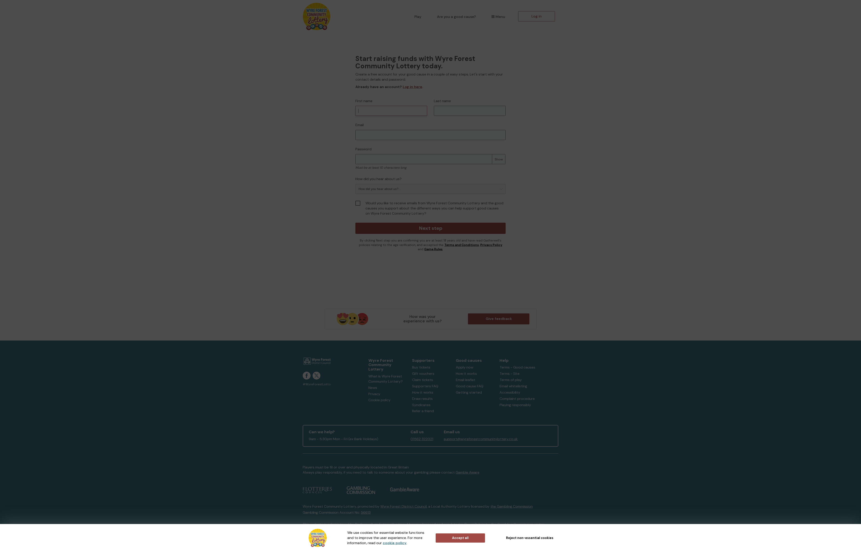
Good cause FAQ (469, 386)
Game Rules (433, 249)
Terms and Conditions (461, 245)
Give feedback (499, 318)
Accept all (460, 538)
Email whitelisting (513, 386)
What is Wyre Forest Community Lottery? (385, 379)
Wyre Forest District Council (403, 506)
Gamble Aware (467, 472)
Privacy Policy (491, 245)
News (372, 387)
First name (363, 101)
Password (363, 149)
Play (417, 16)
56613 (366, 512)
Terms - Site (510, 373)
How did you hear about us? (378, 179)
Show (499, 159)
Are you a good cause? (456, 16)
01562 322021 (422, 439)
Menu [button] (500, 16)
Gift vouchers (423, 373)
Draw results (422, 398)
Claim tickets (422, 379)
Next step (430, 228)
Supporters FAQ (425, 386)
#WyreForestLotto (317, 384)
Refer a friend (423, 411)
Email (359, 125)
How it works (422, 392)
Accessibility (510, 392)
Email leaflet (465, 379)
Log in (536, 16)
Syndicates (421, 405)
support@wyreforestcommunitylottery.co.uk (481, 439)
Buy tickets (421, 367)
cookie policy (395, 543)
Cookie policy (379, 400)
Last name (442, 101)
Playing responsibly (515, 405)
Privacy (374, 394)
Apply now (464, 367)
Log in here (412, 86)
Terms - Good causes (517, 367)
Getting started (469, 392)
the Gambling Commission (511, 506)
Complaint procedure (517, 398)
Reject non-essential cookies (529, 538)
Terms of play (511, 379)
